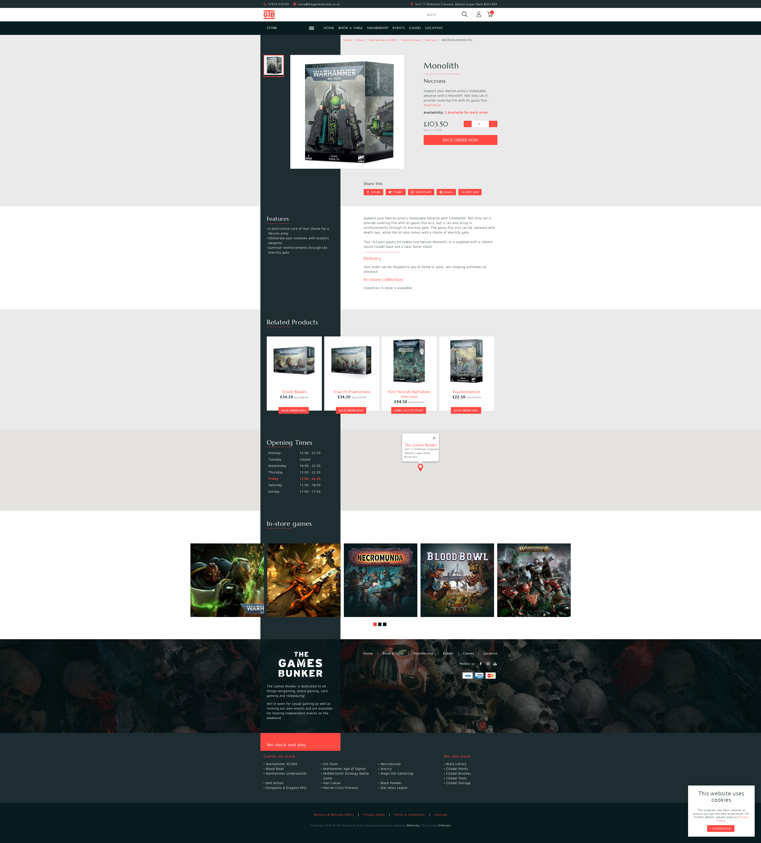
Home (329, 28)
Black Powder (391, 783)
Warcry (386, 768)
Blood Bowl (275, 768)
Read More (432, 105)
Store (360, 40)
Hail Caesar (332, 783)
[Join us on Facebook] (481, 664)
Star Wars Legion (394, 787)
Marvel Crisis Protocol (340, 787)
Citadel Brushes (458, 773)
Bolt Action (275, 783)
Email (448, 192)
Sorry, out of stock (408, 410)
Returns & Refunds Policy (334, 814)
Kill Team (330, 764)
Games (415, 28)
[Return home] (290, 14)
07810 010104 (279, 4)
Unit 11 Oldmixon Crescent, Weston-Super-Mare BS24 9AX (456, 4)
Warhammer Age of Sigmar (344, 768)
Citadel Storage (458, 783)
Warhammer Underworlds (286, 773)
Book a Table (350, 28)
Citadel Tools (456, 778)
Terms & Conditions (409, 814)
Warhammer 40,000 (383, 40)
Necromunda (391, 764)
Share (375, 192)
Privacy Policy (374, 814)
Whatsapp (423, 192)
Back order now (460, 140)
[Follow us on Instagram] (488, 664)
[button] (375, 624)
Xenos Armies (411, 40)
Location (434, 28)
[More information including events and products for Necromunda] (380, 580)
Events (399, 28)
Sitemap (440, 814)
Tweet (397, 192)
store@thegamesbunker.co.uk (319, 4)
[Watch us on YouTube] (495, 664)
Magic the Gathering (397, 773)
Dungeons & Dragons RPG (286, 787)
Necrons (431, 40)
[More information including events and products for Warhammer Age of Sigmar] (534, 580)
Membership (377, 28)
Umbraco (444, 825)
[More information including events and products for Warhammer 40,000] (227, 580)
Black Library (456, 764)
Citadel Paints (457, 768)
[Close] (434, 438)
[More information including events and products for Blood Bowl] (457, 580)
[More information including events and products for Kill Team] (304, 580)
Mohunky (413, 825)
